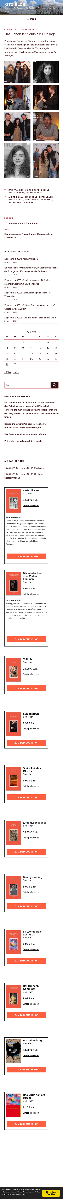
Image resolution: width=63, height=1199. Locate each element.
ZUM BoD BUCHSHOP (26, 556)
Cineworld (31, 197)
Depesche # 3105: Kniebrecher (31, 468)
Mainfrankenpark (42, 199)
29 (7, 364)
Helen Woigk (15, 199)
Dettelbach (46, 197)
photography (16, 192)
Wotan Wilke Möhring (21, 202)
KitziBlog (15, 4)
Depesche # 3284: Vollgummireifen (21, 258)
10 (23, 347)
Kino (27, 199)
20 (48, 353)
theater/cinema (35, 192)
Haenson (30, 29)
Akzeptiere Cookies (51, 1193)
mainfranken (16, 190)
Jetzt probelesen (31, 505)
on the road (32, 190)
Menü (33, 18)
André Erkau (16, 197)
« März (7, 372)
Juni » (16, 372)
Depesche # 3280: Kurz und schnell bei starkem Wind (30, 317)
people (45, 190)
